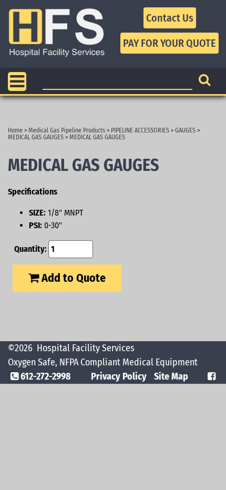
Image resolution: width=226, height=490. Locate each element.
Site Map (171, 376)
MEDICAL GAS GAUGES (36, 137)
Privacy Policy (119, 376)
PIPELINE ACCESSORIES (140, 130)
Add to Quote (72, 278)
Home (15, 130)
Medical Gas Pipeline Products (66, 130)
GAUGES (185, 130)
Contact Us (169, 18)
